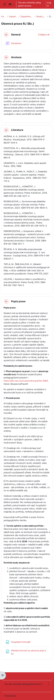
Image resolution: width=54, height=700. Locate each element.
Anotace (16, 57)
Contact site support (18, 676)
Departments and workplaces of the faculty (13, 16)
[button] (11, 4)
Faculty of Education (3, 16)
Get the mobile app (13, 687)
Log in (49, 4)
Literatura (17, 130)
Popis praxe (18, 301)
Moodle (20, 696)
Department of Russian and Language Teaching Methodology (27, 16)
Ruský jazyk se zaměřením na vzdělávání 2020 (41, 16)
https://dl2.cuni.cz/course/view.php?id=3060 (26, 381)
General (16, 34)
